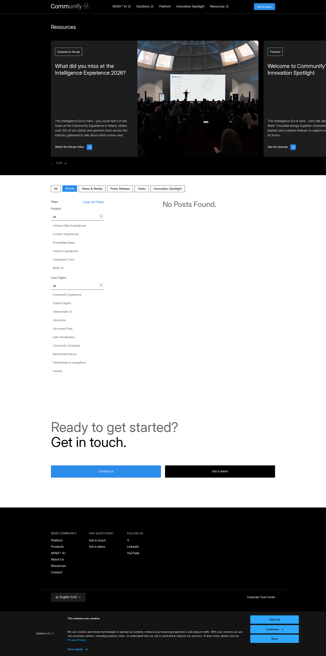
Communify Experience (67, 294)
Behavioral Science (65, 354)
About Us (57, 559)
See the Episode (278, 147)
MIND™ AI (58, 553)
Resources (58, 566)
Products (57, 546)
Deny (274, 638)
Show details (75, 649)
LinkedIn (133, 546)
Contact (56, 572)
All (56, 188)
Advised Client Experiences (69, 225)
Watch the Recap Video (70, 147)
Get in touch (97, 540)
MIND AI (58, 268)
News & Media (92, 188)
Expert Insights (62, 303)
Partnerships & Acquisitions (69, 362)
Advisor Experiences (65, 251)
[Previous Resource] (52, 163)
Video (142, 188)
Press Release (120, 188)
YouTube (133, 553)
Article (69, 188)
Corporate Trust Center (261, 597)
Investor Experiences (66, 234)
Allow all (274, 619)
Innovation (59, 320)
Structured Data (62, 328)
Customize (272, 629)
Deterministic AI (62, 311)
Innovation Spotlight (190, 6)
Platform (165, 6)
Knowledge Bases (64, 242)
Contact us (106, 471)
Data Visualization (64, 337)
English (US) (68, 597)
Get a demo (220, 471)
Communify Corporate (66, 345)
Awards (57, 371)
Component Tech (63, 259)
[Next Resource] (65, 163)
